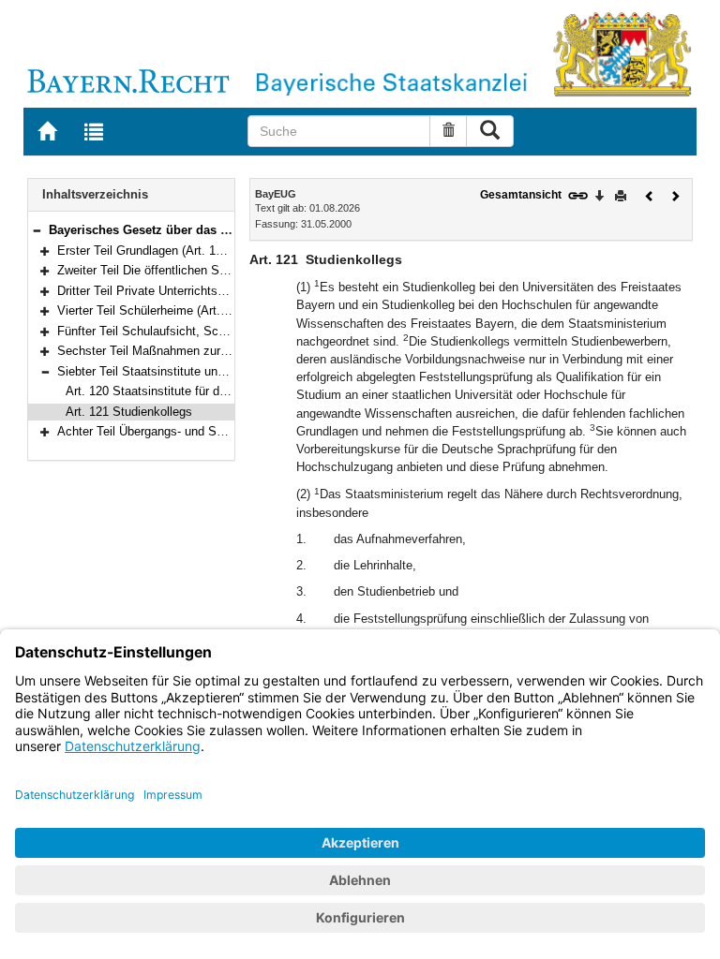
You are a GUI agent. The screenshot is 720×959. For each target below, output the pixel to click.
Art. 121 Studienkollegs (129, 412)
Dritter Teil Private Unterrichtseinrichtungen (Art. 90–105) (210, 291)
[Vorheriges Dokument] (649, 194)
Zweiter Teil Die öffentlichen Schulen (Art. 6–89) (186, 270)
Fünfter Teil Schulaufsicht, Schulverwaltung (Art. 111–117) (213, 331)
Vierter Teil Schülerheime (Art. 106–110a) (168, 310)
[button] (36, 230)
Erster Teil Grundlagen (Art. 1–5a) (148, 250)
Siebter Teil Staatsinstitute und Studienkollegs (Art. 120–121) (222, 371)
